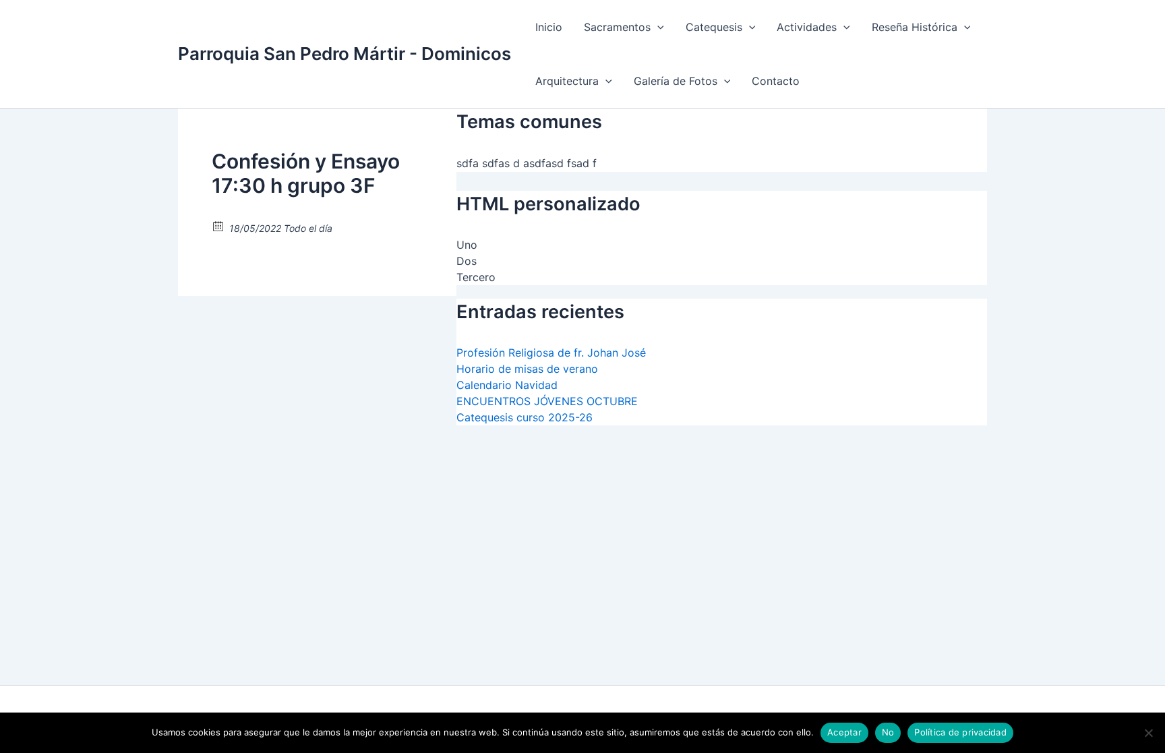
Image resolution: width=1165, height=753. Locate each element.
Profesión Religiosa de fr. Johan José (551, 352)
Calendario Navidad (507, 385)
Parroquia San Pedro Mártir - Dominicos (344, 53)
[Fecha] (219, 225)
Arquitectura (567, 81)
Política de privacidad (960, 732)
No (888, 732)
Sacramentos (617, 27)
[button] (657, 27)
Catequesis (714, 27)
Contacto (776, 81)
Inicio (548, 27)
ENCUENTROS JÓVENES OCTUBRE (547, 401)
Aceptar (844, 732)
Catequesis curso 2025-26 (524, 417)
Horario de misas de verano (527, 368)
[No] (1148, 733)
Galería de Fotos (675, 81)
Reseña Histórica (914, 27)
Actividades (807, 27)
